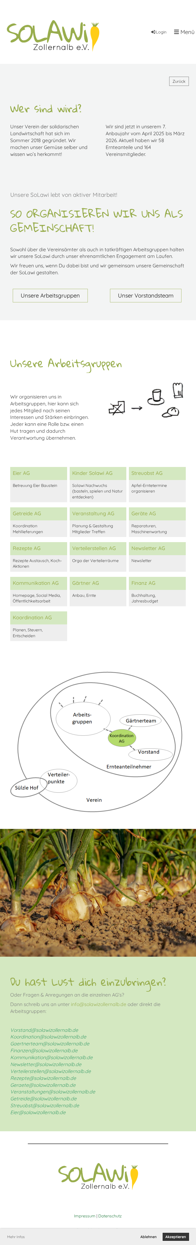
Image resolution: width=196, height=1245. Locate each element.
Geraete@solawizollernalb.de (43, 1085)
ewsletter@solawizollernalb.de (47, 1064)
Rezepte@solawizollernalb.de (43, 1078)
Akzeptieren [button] (175, 1237)
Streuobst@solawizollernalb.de (44, 1105)
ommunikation (30, 1057)
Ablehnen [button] (148, 1237)
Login (161, 32)
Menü (187, 32)
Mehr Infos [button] (16, 1237)
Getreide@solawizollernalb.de (43, 1098)
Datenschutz (110, 1215)
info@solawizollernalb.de (98, 1004)
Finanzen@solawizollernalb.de (44, 1050)
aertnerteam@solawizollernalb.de (51, 1044)
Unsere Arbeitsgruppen (50, 295)
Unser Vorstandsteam (146, 295)
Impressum (84, 1215)
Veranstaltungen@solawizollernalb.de (52, 1092)
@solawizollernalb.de (69, 1057)
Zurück (179, 81)
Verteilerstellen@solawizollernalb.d (49, 1071)
